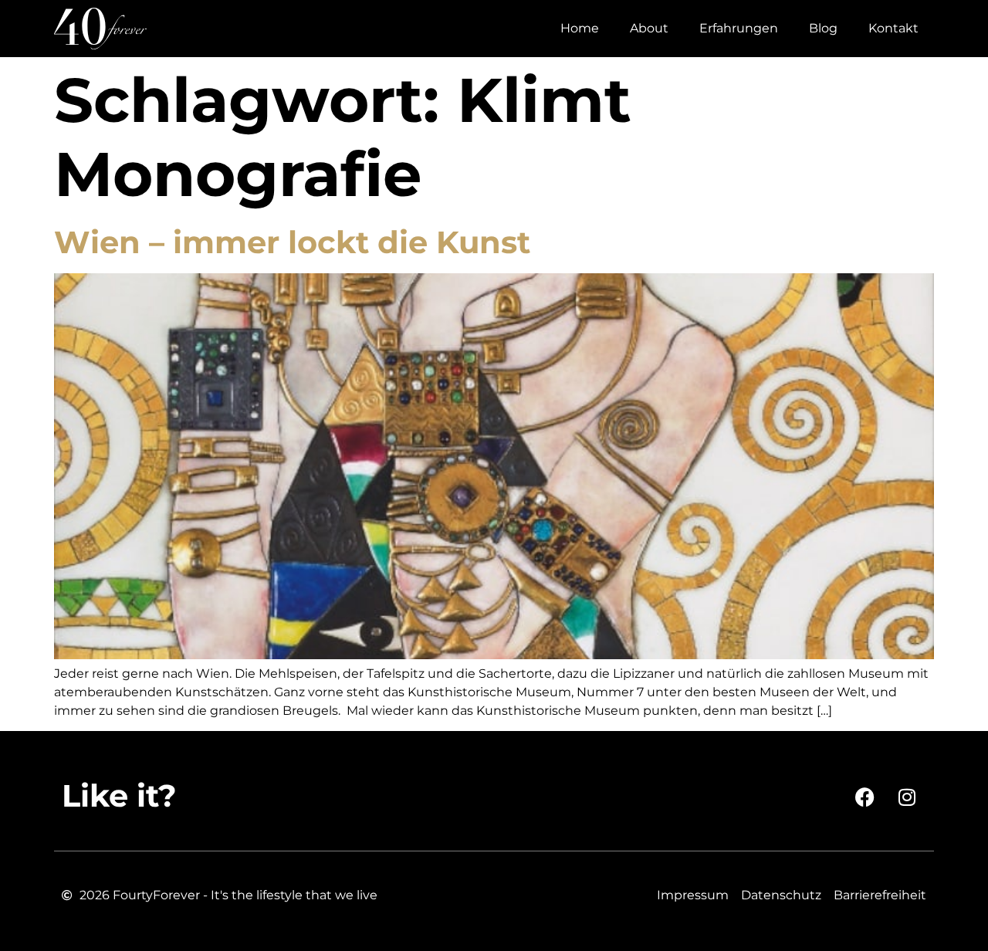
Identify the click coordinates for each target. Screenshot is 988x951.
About (649, 28)
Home (579, 28)
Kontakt (893, 28)
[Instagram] (907, 796)
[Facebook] (864, 796)
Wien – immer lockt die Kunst (292, 242)
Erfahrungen (738, 28)
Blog (823, 28)
